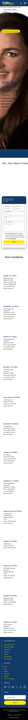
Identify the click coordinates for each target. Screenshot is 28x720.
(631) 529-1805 (12, 345)
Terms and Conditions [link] (14, 717)
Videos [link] (6, 671)
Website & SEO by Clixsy (14, 711)
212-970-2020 (10, 491)
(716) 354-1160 (12, 403)
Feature (5, 95)
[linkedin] (24, 687)
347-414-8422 (11, 575)
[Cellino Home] (8, 3)
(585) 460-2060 (12, 547)
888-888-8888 (21, 3)
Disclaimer (7, 674)
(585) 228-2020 (10, 432)
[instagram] (9, 687)
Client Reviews (8, 659)
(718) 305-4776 (12, 314)
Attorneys (6, 651)
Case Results (7, 656)
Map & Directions (8, 288)
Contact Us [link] (10, 715)
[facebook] (5, 687)
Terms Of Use (12, 238)
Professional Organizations (11, 98)
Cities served (7, 649)
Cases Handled (7, 101)
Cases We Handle (9, 647)
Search (15, 702)
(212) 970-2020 (10, 316)
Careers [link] (6, 654)
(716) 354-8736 (12, 458)
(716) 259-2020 (10, 286)
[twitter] (17, 687)
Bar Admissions (7, 104)
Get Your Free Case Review (11, 31)
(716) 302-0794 (12, 630)
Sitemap (6, 676)
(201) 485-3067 (12, 521)
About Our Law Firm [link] (9, 644)
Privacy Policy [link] (17, 715)
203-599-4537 (11, 489)
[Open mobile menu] (25, 3)
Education (5, 106)
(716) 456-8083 (12, 602)
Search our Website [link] (9, 678)
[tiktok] (21, 687)
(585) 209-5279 (12, 430)
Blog (5, 669)
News (5, 666)
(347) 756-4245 (12, 375)
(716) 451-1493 (12, 282)
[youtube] (13, 687)
